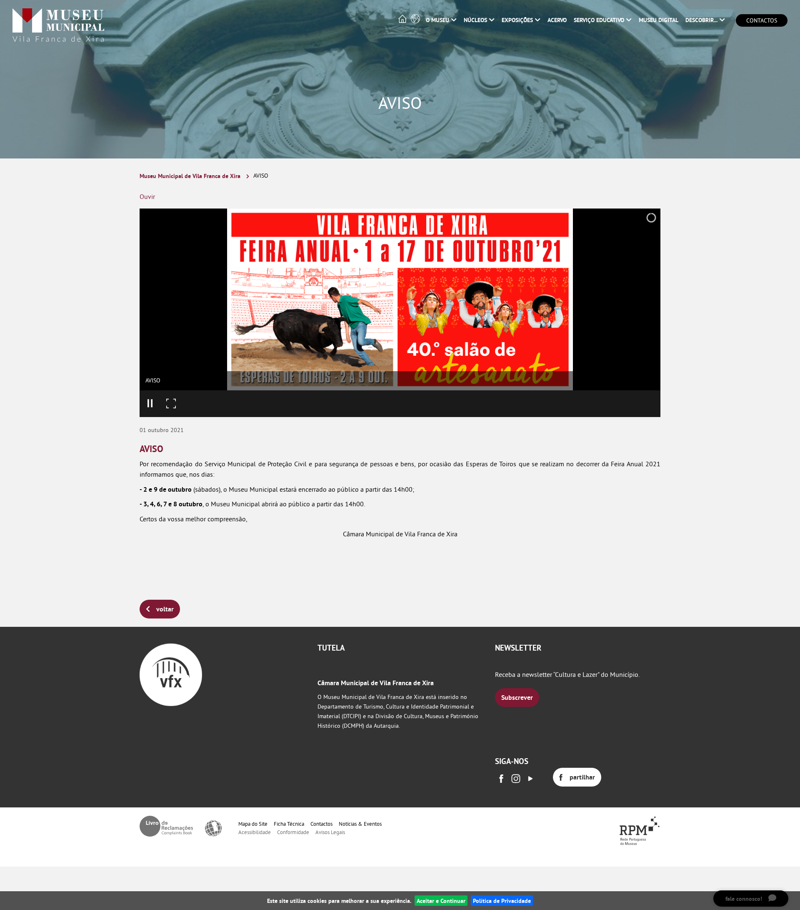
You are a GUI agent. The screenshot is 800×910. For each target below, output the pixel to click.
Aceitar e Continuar (441, 901)
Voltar (165, 609)
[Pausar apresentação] (150, 403)
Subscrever (517, 697)
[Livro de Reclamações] (166, 826)
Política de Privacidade (502, 901)
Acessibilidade (254, 832)
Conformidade (293, 832)
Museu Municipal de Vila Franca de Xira (190, 176)
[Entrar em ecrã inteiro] (170, 403)
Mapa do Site (253, 823)
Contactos (761, 20)
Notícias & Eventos (360, 823)
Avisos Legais (330, 832)
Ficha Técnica (289, 823)
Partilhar (582, 777)
